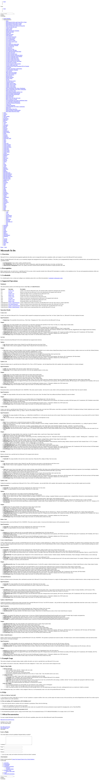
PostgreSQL (6, 193)
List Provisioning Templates (12, 69)
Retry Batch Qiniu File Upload (12, 111)
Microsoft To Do (6, 178)
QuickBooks (6, 197)
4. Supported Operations (8, 766)
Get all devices (9, 47)
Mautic (4, 170)
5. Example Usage (7, 770)
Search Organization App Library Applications (16, 89)
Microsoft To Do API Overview (7, 719)
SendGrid (5, 200)
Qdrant (4, 196)
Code (7, 211)
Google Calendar (7, 145)
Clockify (5, 122)
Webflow (5, 231)
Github (4, 140)
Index (7, 20)
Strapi (4, 208)
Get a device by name (10, 40)
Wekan (4, 232)
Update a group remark (11, 87)
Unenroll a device (10, 82)
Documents (8, 219)
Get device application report (12, 57)
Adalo (4, 112)
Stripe (4, 209)
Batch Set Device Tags (11, 90)
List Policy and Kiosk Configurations (14, 68)
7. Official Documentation (8, 773)
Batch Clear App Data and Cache (13, 98)
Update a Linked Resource (14, 305)
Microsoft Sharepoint (7, 176)
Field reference (9, 35)
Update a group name (10, 85)
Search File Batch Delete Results (13, 93)
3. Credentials (6, 765)
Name (2, 746)
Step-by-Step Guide (10, 771)
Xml (7, 224)
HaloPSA (5, 155)
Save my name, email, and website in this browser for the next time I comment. (19, 754)
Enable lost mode (9, 34)
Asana (4, 115)
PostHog (5, 194)
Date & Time (9, 216)
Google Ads (5, 143)
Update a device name (11, 83)
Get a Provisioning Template (12, 45)
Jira (4, 162)
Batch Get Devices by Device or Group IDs (15, 25)
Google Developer (7, 147)
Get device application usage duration (14, 56)
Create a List (11, 290)
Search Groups (9, 78)
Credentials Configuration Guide (56, 278)
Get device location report (11, 54)
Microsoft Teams (6, 177)
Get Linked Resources (13, 304)
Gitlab (4, 142)
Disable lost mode (10, 32)
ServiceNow (6, 202)
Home (2, 247)
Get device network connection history (14, 55)
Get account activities (10, 38)
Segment (5, 199)
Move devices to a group (11, 72)
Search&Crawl (9, 221)
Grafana (5, 153)
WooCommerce (6, 235)
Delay (7, 218)
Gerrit (4, 139)
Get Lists (10, 292)
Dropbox (5, 129)
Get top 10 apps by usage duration (13, 63)
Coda (4, 123)
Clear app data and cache (11, 27)
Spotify (4, 207)
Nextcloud (5, 182)
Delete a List (11, 295)
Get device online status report (12, 58)
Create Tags (8, 104)
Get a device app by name (11, 41)
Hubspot (5, 159)
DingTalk (5, 126)
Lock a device (9, 71)
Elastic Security (6, 132)
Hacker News (6, 154)
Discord (5, 127)
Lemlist (4, 165)
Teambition (5, 225)
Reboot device (9, 76)
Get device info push (10, 52)
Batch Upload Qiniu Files (11, 109)
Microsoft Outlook (7, 175)
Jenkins (4, 161)
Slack (4, 204)
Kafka (4, 164)
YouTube (5, 238)
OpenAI (5, 187)
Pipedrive (5, 192)
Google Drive (6, 149)
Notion (4, 183)
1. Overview (6, 762)
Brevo (4, 121)
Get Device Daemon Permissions (13, 103)
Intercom (5, 160)
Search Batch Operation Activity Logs (14, 91)
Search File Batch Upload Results (13, 110)
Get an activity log (10, 46)
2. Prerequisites (6, 764)
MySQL (5, 181)
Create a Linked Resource (14, 302)
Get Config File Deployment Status (13, 51)
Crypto (7, 214)
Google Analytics (7, 144)
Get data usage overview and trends (13, 61)
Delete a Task (11, 301)
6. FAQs (5, 772)
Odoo (4, 185)
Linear (4, 166)
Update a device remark (11, 84)
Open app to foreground (11, 73)
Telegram (5, 226)
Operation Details (10, 769)
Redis (4, 198)
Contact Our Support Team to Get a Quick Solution (23, 759)
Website (2, 751)
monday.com (6, 180)
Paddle (4, 189)
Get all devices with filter (11, 50)
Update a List (11, 293)
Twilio (4, 230)
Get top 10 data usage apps (12, 65)
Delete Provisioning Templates (12, 30)
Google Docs (6, 148)
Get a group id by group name (12, 44)
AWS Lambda (6, 116)
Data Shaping (9, 215)
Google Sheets (6, 151)
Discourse (5, 128)
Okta (4, 186)
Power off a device (10, 74)
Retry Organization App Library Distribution (15, 88)
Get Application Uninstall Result (13, 101)
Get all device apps (10, 49)
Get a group (8, 43)
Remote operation (10, 77)
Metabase (5, 171)
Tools (4, 1)
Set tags (7, 79)
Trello (4, 229)
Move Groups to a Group (11, 99)
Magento (5, 167)
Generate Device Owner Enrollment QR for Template (17, 66)
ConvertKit (5, 125)
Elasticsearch (6, 131)
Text (7, 222)
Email (2, 749)
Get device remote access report (13, 60)
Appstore (5, 114)
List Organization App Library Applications (15, 106)
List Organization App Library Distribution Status (16, 100)
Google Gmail (6, 150)
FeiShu (4, 133)
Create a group (9, 28)
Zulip (4, 244)
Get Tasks (10, 298)
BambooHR (6, 118)
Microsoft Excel (6, 172)
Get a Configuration (10, 39)
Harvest (5, 156)
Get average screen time (11, 36)
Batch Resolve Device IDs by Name (14, 23)
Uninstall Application (10, 105)
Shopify (5, 203)
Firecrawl (5, 134)
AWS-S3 (5, 117)
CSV (7, 213)
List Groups (8, 67)
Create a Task (11, 296)
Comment (3, 744)
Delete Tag (8, 107)
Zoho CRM (5, 242)
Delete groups (9, 29)
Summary (8, 767)
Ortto (4, 188)
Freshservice (6, 137)
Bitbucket (5, 120)
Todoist (4, 227)
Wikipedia (5, 233)
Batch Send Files (9, 96)
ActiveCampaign (7, 18)
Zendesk (5, 241)
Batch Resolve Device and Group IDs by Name (16, 22)
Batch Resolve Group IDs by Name (13, 24)
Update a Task (11, 299)
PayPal (4, 191)
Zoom (4, 243)
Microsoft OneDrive (7, 173)
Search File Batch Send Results (12, 94)
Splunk (4, 205)
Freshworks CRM (7, 138)
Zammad (5, 240)
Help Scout (5, 158)
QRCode (8, 220)
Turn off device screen (11, 80)
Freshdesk (5, 136)
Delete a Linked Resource (14, 307)
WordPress (5, 236)
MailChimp (5, 169)
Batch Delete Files (10, 95)
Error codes (8, 33)
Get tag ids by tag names (11, 62)
